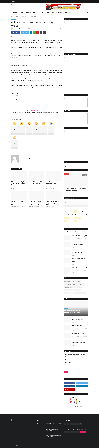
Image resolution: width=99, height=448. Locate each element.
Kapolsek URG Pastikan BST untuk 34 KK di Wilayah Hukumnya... (35, 183)
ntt (71, 292)
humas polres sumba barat (69, 287)
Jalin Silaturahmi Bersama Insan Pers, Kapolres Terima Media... (18, 203)
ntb (70, 290)
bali (73, 281)
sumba (74, 290)
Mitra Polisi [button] (59, 12)
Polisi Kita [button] (50, 12)
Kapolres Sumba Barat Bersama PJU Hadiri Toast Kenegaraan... (79, 251)
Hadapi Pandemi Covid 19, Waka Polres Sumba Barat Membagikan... (52, 183)
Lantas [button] (35, 12)
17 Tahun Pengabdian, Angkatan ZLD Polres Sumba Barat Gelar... (80, 268)
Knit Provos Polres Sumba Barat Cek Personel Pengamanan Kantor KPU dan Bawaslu (47, 113)
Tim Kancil (78, 281)
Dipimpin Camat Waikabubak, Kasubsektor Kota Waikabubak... (79, 342)
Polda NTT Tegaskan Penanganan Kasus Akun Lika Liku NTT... (53, 436)
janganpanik (82, 292)
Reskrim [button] (21, 12)
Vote (66, 372)
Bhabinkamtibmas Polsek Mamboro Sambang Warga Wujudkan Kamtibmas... (35, 203)
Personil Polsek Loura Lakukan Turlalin (53, 423)
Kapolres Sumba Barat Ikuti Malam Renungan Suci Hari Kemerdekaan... (79, 236)
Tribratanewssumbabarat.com (18, 40)
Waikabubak (67, 292)
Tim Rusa (76, 292)
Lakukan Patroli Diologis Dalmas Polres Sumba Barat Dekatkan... (75, 189)
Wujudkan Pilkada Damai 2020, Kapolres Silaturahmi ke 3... (78, 326)
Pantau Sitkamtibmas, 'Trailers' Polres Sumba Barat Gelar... (78, 334)
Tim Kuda (66, 290)
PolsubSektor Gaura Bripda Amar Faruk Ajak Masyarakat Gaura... (18, 183)
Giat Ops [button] (42, 12)
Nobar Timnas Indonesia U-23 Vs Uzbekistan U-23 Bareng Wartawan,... (53, 430)
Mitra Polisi (17, 16)
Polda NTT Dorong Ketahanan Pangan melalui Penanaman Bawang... (78, 260)
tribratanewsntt (67, 284)
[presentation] (83, 175)
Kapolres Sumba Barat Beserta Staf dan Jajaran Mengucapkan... (79, 244)
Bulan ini (76, 231)
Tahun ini (84, 231)
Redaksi (13, 1)
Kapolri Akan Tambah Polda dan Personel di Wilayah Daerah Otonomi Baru (23, 113)
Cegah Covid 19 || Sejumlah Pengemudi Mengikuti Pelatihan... (52, 203)
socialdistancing (67, 281)
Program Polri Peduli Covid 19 (78, 284)
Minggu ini (68, 231)
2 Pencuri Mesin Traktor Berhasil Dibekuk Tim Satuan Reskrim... (79, 318)
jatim (79, 290)
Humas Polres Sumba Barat (19, 28)
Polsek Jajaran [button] (69, 12)
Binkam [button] (28, 12)
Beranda (14, 12)
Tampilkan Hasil (72, 372)
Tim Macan (79, 287)
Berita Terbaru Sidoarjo (5, 418)
